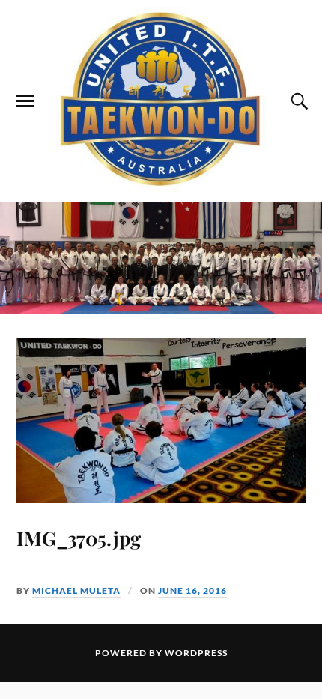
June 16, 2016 (192, 590)
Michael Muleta (76, 590)
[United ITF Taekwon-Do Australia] (161, 100)
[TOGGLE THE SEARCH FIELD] (297, 101)
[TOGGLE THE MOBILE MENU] (25, 101)
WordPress (196, 652)
